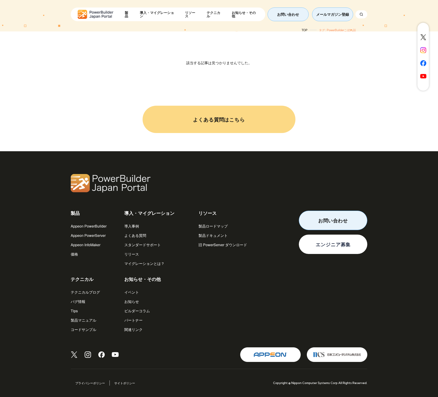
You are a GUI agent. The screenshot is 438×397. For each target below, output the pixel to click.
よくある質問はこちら (219, 119)
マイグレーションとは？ (144, 263)
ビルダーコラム (137, 310)
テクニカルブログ (85, 292)
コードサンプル (83, 329)
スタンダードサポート (142, 244)
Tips (74, 310)
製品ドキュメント (213, 235)
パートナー (133, 320)
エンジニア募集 (333, 244)
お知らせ (131, 301)
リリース (131, 254)
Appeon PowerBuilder (89, 226)
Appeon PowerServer (88, 235)
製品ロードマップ (213, 226)
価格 (74, 254)
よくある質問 (135, 235)
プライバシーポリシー (90, 383)
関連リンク (133, 329)
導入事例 (131, 226)
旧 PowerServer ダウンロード (222, 244)
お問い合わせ (288, 14)
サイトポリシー (124, 383)
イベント (131, 292)
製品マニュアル (83, 320)
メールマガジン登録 (332, 14)
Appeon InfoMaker (85, 244)
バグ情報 (78, 301)
